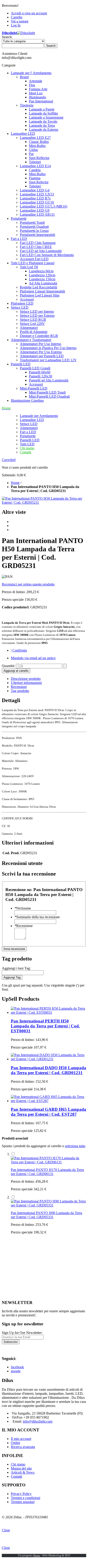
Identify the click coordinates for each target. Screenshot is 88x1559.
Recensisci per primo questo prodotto (28, 584)
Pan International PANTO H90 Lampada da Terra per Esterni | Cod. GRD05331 (46, 1215)
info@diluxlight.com (37, 1421)
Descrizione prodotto (26, 679)
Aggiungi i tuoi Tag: (16, 968)
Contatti (25, 452)
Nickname (22, 908)
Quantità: (8, 666)
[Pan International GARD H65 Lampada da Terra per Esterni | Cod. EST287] (48, 1101)
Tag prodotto (20, 691)
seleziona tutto (75, 1146)
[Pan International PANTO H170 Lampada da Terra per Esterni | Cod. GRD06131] (48, 1162)
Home (15, 483)
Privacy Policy (21, 1494)
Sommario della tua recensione (37, 917)
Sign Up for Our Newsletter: (22, 1333)
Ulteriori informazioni (26, 683)
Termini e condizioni (25, 1498)
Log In (16, 25)
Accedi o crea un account (29, 13)
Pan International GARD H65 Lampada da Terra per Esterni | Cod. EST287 (48, 1112)
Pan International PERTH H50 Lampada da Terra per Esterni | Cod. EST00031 (45, 1026)
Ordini (15, 1443)
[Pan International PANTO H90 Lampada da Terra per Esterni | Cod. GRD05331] (48, 1205)
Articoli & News (23, 1472)
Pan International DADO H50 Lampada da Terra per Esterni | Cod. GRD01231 (48, 1070)
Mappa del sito (21, 1468)
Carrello (16, 17)
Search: (7, 37)
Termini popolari (23, 1502)
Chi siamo (27, 448)
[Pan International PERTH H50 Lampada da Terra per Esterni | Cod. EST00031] (48, 1012)
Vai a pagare (19, 21)
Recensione (23, 926)
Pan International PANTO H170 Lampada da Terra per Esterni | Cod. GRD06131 (47, 1172)
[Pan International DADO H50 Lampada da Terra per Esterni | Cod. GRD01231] (48, 1059)
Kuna (36, 1555)
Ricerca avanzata (23, 1447)
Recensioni (19, 687)
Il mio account (21, 1439)
